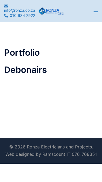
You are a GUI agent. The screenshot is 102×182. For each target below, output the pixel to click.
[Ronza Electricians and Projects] (51, 10)
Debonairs (25, 69)
